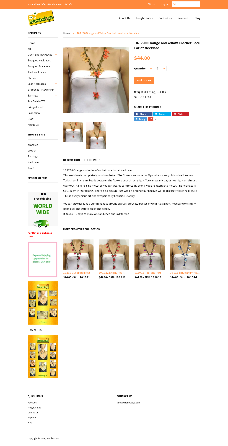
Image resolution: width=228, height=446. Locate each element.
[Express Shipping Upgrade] (43, 260)
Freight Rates (144, 18)
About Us (124, 18)
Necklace (33, 162)
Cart (153, 4)
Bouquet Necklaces (39, 60)
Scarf (31, 168)
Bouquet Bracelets (39, 66)
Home (31, 43)
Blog (197, 18)
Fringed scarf (35, 107)
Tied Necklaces (37, 72)
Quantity (140, 68)
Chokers (33, 78)
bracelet (33, 145)
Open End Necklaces (40, 54)
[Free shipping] (43, 210)
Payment (183, 18)
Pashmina (34, 113)
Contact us (165, 18)
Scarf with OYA (36, 101)
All (29, 49)
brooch (32, 150)
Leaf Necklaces (37, 83)
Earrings (33, 95)
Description (71, 160)
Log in (165, 4)
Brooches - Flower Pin (41, 89)
